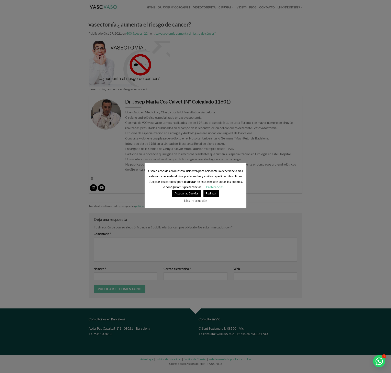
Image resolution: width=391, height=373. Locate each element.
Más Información (195, 200)
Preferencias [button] (215, 187)
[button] (379, 361)
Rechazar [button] (211, 193)
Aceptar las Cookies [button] (186, 193)
